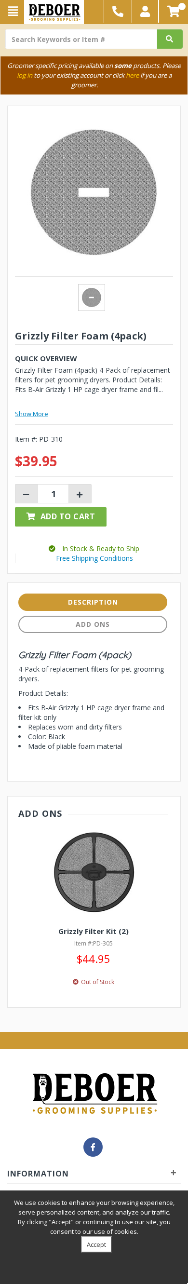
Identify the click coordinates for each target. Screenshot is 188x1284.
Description (93, 602)
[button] (145, 11)
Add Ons (93, 624)
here (132, 75)
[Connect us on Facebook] (93, 1147)
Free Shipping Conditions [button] (94, 558)
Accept (96, 1244)
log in (24, 75)
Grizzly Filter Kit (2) (93, 931)
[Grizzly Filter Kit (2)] (93, 872)
